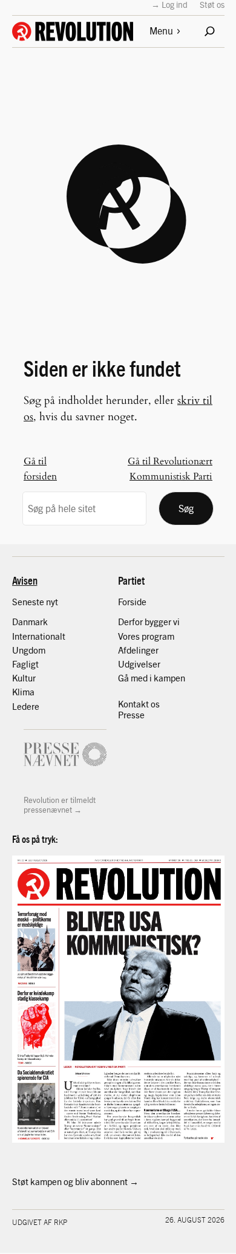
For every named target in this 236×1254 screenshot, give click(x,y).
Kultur (24, 677)
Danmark (30, 621)
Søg (186, 508)
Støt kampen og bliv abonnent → (75, 1181)
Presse (131, 714)
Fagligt (25, 663)
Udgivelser (139, 663)
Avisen (25, 580)
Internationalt (38, 636)
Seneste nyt (35, 601)
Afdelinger (138, 650)
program (158, 636)
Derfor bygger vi (149, 621)
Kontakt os (139, 703)
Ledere (25, 706)
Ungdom (28, 650)
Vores (130, 636)
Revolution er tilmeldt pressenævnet (60, 804)
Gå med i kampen (151, 677)
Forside (132, 601)
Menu (161, 30)
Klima (23, 691)
